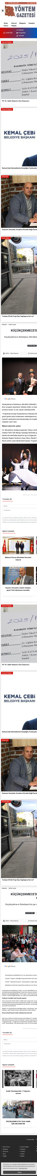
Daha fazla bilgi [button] (23, 1168)
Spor (4, 1154)
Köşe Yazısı (6, 1147)
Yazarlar (21, 35)
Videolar (21, 30)
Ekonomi (5, 1151)
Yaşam (22, 1154)
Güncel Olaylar (24, 1147)
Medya (22, 1156)
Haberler (4, 324)
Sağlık (4, 1156)
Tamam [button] (19, 1172)
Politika (22, 1151)
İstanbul (31, 23)
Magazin (22, 23)
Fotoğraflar (22, 33)
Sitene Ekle (30, 1139)
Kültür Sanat (12, 324)
